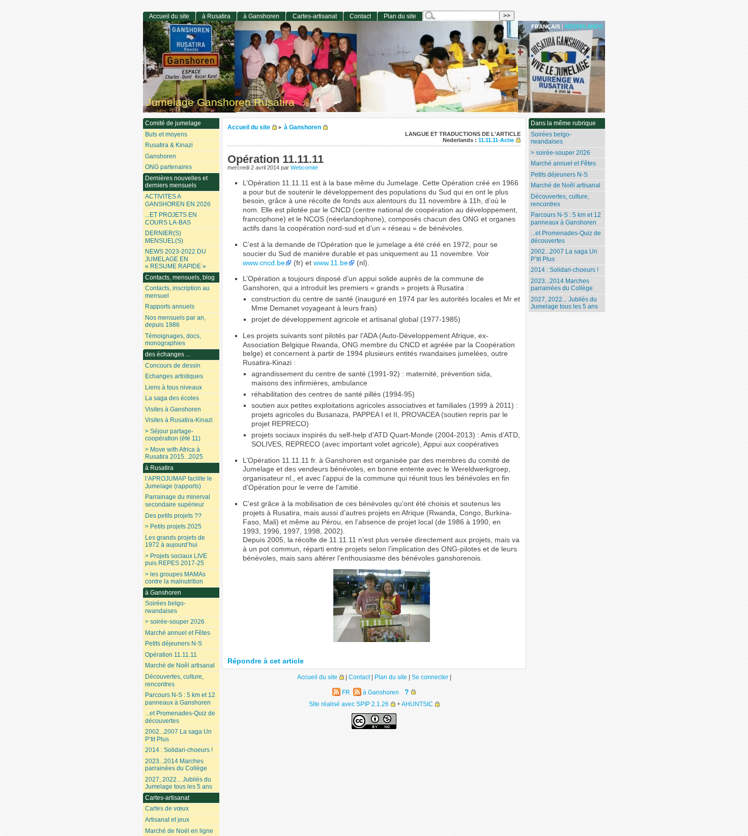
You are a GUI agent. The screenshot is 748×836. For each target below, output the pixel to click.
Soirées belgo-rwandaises (551, 138)
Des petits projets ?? (173, 515)
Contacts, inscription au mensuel (177, 292)
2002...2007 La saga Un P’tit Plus (564, 255)
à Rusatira (216, 16)
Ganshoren (160, 156)
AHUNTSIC (417, 704)
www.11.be (330, 263)
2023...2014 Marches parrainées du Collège (562, 284)
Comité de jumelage (173, 123)
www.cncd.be (264, 263)
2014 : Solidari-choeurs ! (564, 269)
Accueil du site (248, 127)
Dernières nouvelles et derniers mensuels (176, 182)
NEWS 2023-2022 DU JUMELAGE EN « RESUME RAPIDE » (175, 259)
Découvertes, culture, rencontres (560, 200)
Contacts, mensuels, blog (180, 277)
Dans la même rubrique (563, 123)
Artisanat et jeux (167, 819)
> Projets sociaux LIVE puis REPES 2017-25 (176, 559)
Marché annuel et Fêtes (563, 163)
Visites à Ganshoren (173, 409)
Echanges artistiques (174, 376)
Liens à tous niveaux (173, 387)
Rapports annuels (169, 306)
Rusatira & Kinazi (169, 145)
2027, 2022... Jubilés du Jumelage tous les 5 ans (564, 303)
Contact (360, 16)
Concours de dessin (172, 365)
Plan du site (400, 16)
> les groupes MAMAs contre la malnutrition (175, 578)
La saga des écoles (172, 398)
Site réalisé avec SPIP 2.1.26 (349, 704)
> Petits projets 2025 (173, 526)
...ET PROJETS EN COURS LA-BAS (171, 218)
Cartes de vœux (167, 808)
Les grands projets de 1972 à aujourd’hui (175, 541)
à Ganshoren (302, 127)
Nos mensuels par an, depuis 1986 (175, 321)
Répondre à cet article (265, 661)
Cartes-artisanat (315, 16)
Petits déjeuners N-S (559, 174)
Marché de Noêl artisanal (565, 185)
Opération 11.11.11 (171, 654)
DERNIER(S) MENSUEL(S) (164, 237)
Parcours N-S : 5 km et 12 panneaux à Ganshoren (566, 218)
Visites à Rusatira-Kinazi (179, 420)
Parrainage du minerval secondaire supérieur (177, 500)
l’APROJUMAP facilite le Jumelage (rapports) (178, 482)
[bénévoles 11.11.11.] (381, 639)
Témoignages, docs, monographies (173, 339)
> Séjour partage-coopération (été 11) (172, 435)
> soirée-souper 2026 (560, 152)
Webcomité (304, 167)
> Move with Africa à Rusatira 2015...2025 (174, 453)
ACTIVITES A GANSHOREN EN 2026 (178, 200)
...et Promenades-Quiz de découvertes (566, 237)
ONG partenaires (168, 167)
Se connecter (430, 677)
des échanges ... (167, 354)
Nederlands (583, 26)
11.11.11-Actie (496, 140)
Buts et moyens (166, 134)
